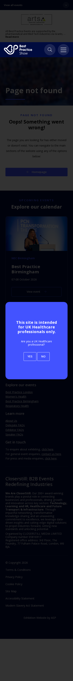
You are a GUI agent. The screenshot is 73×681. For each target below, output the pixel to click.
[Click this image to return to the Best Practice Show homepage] (18, 50)
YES (30, 356)
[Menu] (63, 49)
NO (43, 356)
